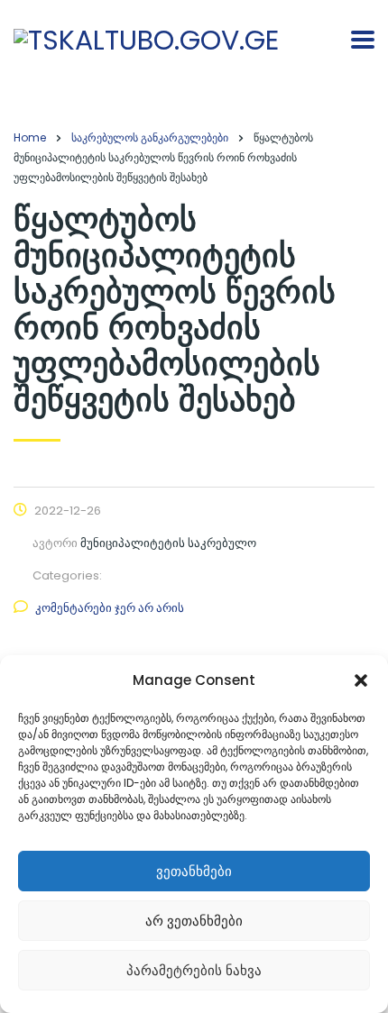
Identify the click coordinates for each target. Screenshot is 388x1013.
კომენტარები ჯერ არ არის (109, 607)
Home (30, 137)
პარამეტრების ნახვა (194, 970)
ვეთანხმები (194, 871)
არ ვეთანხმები (194, 920)
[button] (361, 680)
